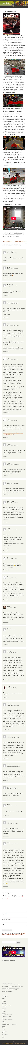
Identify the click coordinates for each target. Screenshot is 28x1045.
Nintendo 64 (14, 187)
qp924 (3, 991)
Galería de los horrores (7, 1014)
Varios (3, 1037)
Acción (3, 998)
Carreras (19, 233)
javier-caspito (10, 251)
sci (23, 234)
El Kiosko (4, 1011)
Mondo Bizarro (5, 1022)
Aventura (4, 1001)
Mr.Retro (9, 444)
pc (21, 234)
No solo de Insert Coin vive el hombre (9, 1024)
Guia (3, 1018)
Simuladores (4, 1034)
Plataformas (4, 1027)
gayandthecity (10, 284)
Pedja (8, 606)
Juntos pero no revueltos (7, 1019)
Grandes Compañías (6, 1016)
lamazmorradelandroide (12, 302)
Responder (5, 260)
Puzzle (3, 1029)
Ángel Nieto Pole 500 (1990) (14, 984)
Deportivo (4, 1008)
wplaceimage (4, 984)
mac (20, 234)
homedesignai (5, 988)
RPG (3, 1032)
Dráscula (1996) (9, 991)
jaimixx (8, 686)
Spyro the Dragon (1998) (14, 988)
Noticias (3, 1026)
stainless (4, 236)
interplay (17, 234)
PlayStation (5, 187)
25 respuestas (17, 236)
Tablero (3, 1035)
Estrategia (4, 1013)
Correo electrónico (6, 919)
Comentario (5, 898)
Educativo (4, 1009)
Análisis (15, 233)
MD (8, 358)
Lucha (3, 1021)
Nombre (4, 913)
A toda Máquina (5, 996)
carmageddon (12, 234)
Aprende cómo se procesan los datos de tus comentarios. (13, 934)
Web (3, 924)
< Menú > (14, 6)
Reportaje (4, 1031)
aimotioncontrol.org (6, 986)
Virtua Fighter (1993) (7, 241)
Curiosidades (5, 1006)
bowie (3, 989)
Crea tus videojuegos (6, 1004)
